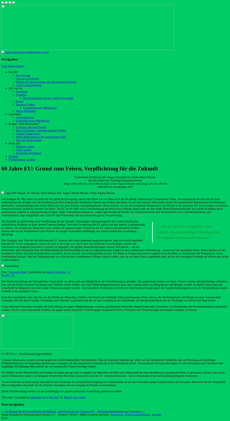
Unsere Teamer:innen (28, 133)
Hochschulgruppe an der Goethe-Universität (48, 98)
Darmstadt (21, 91)
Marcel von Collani (75, 397)
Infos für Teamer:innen (29, 140)
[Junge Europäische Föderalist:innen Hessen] (25, 52)
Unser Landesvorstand (28, 85)
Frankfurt (21, 94)
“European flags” (18, 272)
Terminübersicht (25, 117)
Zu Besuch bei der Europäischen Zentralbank (28, 411)
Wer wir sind (23, 75)
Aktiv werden (23, 149)
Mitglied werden (25, 146)
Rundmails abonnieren (28, 153)
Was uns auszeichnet (27, 78)
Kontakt (156, 414)
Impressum (117, 414)
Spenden (14, 156)
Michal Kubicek (56, 272)
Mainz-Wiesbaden (26, 111)
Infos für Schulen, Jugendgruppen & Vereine (41, 130)
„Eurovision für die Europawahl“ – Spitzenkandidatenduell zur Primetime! (101, 411)
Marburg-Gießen (25, 104)
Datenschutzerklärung (137, 414)
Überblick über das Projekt (31, 127)
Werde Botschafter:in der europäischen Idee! (41, 136)
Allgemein (36, 397)
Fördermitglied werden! (22, 159)
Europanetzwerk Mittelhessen (40, 107)
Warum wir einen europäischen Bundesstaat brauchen (46, 81)
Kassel (19, 101)
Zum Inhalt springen (12, 66)
